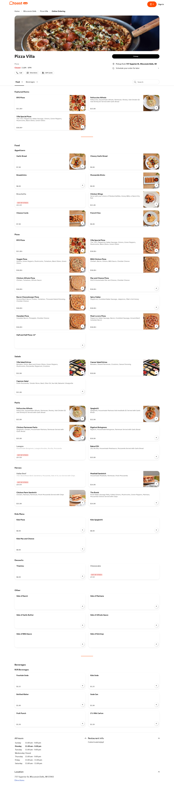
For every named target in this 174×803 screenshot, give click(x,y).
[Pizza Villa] (18, 3)
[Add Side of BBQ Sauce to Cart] (82, 644)
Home (17, 11)
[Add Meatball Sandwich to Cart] (156, 484)
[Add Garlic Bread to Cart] (82, 166)
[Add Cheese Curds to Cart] (82, 223)
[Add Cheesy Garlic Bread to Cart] (156, 166)
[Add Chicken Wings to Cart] (156, 204)
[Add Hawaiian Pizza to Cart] (82, 326)
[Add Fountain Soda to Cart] (82, 686)
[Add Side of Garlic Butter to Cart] (82, 625)
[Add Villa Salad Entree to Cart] (82, 372)
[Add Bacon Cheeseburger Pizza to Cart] (82, 307)
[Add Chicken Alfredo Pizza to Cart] (82, 288)
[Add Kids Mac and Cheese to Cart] (82, 549)
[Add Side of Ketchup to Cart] (156, 644)
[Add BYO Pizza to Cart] (82, 108)
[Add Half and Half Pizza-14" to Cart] (82, 345)
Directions (19, 780)
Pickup (135, 56)
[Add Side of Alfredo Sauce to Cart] (156, 625)
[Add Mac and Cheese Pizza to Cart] (156, 288)
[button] (20, 82)
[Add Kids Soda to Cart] (156, 686)
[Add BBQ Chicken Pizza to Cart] (156, 269)
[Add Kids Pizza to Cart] (82, 530)
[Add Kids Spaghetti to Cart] (156, 530)
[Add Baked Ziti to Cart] (156, 456)
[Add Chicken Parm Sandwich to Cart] (82, 503)
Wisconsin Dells (29, 11)
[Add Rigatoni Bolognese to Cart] (156, 437)
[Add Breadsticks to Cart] (82, 185)
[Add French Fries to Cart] (156, 223)
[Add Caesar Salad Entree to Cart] (156, 372)
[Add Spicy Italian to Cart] (156, 307)
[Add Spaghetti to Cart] (156, 419)
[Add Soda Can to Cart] (156, 704)
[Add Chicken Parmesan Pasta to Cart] (82, 437)
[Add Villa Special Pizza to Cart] (82, 127)
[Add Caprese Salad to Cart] (82, 391)
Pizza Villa (44, 11)
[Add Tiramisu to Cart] (82, 576)
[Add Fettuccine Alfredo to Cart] (156, 108)
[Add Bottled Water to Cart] (82, 704)
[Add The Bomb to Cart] (156, 503)
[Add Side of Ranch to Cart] (82, 606)
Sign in (161, 4)
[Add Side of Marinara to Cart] (156, 606)
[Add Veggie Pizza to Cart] (82, 269)
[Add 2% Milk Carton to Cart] (156, 723)
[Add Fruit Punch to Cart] (82, 723)
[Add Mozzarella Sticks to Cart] (156, 185)
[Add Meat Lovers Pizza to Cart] (156, 326)
